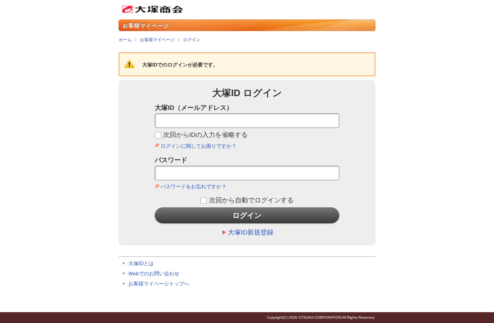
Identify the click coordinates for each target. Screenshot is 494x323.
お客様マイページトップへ (158, 284)
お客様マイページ (157, 39)
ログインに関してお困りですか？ (199, 146)
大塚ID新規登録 (250, 232)
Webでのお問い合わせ (153, 273)
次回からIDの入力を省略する (205, 134)
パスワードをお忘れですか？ (193, 186)
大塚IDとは (141, 263)
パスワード (171, 160)
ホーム (125, 39)
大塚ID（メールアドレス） (194, 107)
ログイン (191, 39)
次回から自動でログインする (251, 200)
